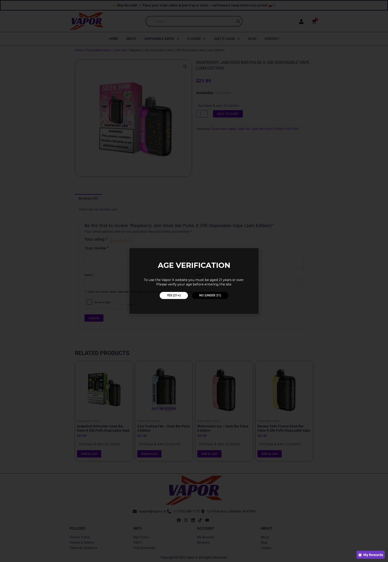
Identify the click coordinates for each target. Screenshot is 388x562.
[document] (194, 281)
